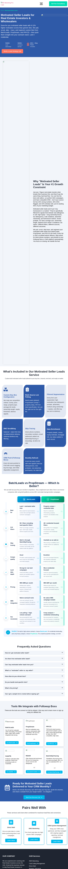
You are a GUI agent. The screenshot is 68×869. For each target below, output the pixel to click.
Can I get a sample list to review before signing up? (22, 694)
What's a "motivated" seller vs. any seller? (19, 670)
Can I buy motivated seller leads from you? (19, 664)
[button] (34, 653)
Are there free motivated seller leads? (17, 659)
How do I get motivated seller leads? (17, 653)
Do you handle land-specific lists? (16, 682)
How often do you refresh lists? (15, 676)
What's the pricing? (11, 688)
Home (2, 10)
